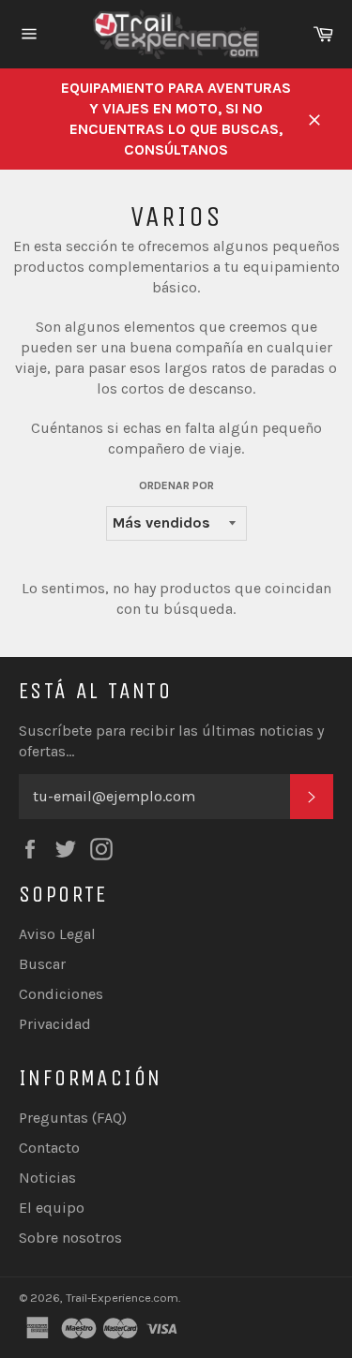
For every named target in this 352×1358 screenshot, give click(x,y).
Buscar (42, 964)
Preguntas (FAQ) (73, 1118)
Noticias (47, 1177)
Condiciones (61, 994)
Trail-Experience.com (122, 1298)
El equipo (51, 1207)
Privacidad (55, 1024)
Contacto (49, 1148)
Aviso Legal (57, 934)
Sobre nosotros (70, 1237)
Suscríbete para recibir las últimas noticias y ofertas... (171, 741)
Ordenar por (176, 485)
